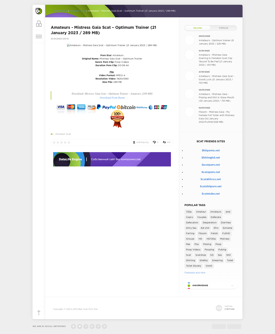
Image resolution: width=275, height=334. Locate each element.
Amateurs (215, 212)
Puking (222, 250)
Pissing (207, 244)
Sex (220, 255)
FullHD (226, 233)
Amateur (201, 212)
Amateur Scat (63, 134)
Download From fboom (112, 97)
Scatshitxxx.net (211, 179)
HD (200, 239)
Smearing (217, 261)
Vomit (209, 266)
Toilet (230, 261)
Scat (188, 255)
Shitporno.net (211, 150)
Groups (190, 239)
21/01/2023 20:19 (60, 39)
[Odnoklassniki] (98, 326)
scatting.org (142, 142)
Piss (196, 244)
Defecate (216, 217)
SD (211, 255)
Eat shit (205, 228)
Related (197, 28)
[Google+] (92, 326)
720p (189, 212)
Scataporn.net (210, 172)
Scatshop (200, 255)
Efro (216, 228)
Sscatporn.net (211, 165)
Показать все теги (194, 273)
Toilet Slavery (193, 266)
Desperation (210, 223)
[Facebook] (85, 326)
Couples (201, 217)
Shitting (190, 261)
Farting (190, 233)
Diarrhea (226, 223)
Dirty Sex (191, 228)
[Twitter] (79, 326)
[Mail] (104, 326)
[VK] (73, 326)
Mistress (224, 239)
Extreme (227, 228)
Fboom (203, 233)
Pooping (209, 250)
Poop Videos (193, 250)
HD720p (211, 239)
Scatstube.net (211, 194)
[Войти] (38, 23)
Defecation (192, 223)
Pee (188, 244)
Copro (189, 217)
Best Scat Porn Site (88, 309)
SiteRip (204, 261)
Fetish (214, 233)
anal (228, 212)
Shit (228, 255)
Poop (218, 244)
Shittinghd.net (210, 158)
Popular (223, 28)
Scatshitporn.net (211, 186)
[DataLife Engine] (38, 11)
